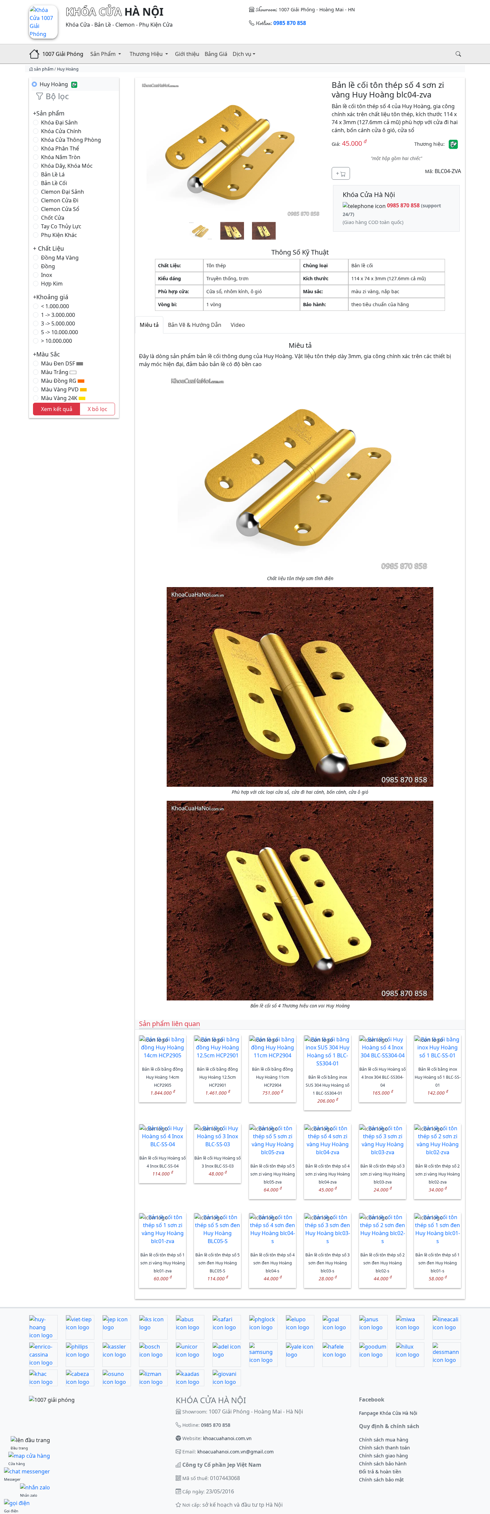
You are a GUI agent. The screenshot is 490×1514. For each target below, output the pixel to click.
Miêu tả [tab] (149, 324)
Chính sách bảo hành (383, 1463)
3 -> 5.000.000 (58, 323)
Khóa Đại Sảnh (59, 122)
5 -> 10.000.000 (59, 332)
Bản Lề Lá (53, 174)
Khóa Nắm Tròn (60, 157)
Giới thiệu (187, 54)
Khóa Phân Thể (60, 148)
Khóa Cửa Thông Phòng (71, 139)
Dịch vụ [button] (242, 54)
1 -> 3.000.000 (58, 315)
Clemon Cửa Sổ (60, 209)
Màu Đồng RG (59, 380)
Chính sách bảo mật (381, 1479)
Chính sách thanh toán (384, 1447)
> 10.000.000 (56, 340)
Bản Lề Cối (54, 183)
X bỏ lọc (97, 409)
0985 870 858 (215, 1425)
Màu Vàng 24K (60, 398)
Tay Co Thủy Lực (61, 226)
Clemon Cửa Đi (59, 200)
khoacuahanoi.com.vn (227, 1438)
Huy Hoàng (68, 69)
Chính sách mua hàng (383, 1439)
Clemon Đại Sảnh (62, 191)
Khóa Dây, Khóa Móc (67, 165)
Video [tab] (238, 324)
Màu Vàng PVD (60, 389)
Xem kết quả (56, 409)
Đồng (48, 266)
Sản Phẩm (103, 54)
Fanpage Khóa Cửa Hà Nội (388, 1413)
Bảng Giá (216, 54)
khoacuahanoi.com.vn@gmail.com (235, 1451)
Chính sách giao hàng (383, 1455)
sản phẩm (43, 69)
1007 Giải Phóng (62, 54)
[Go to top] (30, 1439)
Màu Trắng (55, 372)
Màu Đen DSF (58, 363)
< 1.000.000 (55, 306)
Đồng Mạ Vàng (60, 257)
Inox (46, 275)
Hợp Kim (52, 283)
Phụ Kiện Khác (59, 235)
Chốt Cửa (52, 217)
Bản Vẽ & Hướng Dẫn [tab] (194, 324)
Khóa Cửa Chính (61, 131)
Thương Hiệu (147, 54)
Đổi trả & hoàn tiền (380, 1471)
